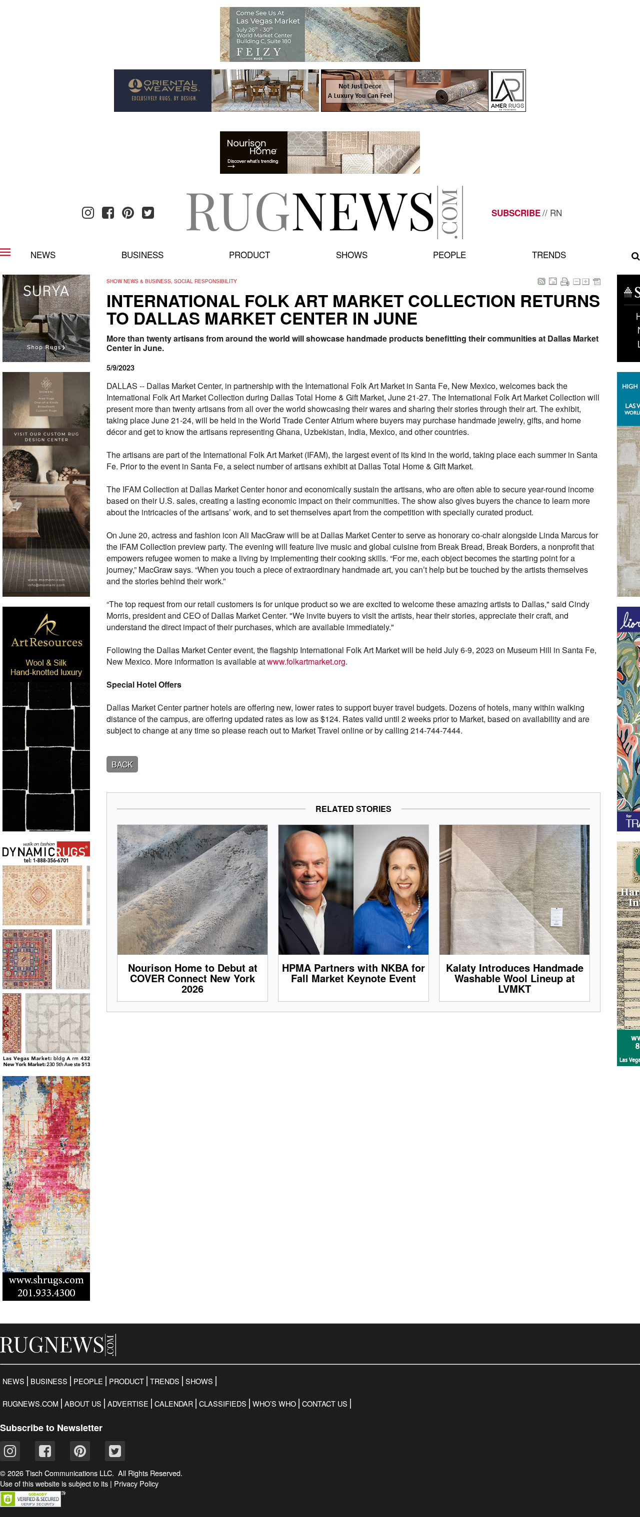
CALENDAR (173, 1404)
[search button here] (636, 256)
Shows (352, 254)
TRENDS (165, 1381)
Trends (549, 254)
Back (122, 764)
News (43, 254)
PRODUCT (126, 1381)
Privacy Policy (136, 1484)
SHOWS (199, 1381)
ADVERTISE (128, 1404)
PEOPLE (88, 1381)
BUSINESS (49, 1381)
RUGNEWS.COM (30, 1404)
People (449, 254)
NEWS (13, 1381)
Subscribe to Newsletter (51, 1427)
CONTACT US (325, 1404)
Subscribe (516, 213)
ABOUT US (83, 1404)
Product (249, 254)
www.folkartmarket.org (306, 661)
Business (143, 254)
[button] (33, 1504)
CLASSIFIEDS (222, 1404)
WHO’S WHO (274, 1404)
